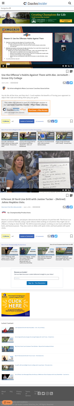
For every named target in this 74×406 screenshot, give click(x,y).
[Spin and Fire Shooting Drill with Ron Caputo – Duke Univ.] (46, 251)
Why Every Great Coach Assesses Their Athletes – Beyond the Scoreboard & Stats (34, 346)
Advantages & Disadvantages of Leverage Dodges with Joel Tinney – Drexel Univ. (34, 337)
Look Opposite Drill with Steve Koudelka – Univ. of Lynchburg (29, 327)
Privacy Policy (19, 392)
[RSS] (51, 393)
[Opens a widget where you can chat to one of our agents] (7, 402)
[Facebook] (68, 82)
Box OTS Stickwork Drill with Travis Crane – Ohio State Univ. (29, 355)
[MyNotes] (71, 71)
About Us (3, 392)
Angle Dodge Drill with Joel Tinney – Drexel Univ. (64, 142)
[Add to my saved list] (68, 71)
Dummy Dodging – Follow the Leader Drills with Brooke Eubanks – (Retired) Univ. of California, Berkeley (27, 260)
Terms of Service (28, 393)
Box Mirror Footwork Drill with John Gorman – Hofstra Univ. (46, 143)
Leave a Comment (26, 121)
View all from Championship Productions (60, 244)
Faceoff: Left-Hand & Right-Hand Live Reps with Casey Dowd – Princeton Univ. (9, 144)
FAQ (11, 391)
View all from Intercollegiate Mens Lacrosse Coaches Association (54, 131)
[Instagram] (47, 393)
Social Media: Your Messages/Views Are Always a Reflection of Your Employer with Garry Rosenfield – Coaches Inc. (42, 374)
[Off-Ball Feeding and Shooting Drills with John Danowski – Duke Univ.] (64, 251)
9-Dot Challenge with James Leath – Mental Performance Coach (8, 258)
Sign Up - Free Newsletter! (37, 283)
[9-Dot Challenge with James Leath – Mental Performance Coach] (9, 251)
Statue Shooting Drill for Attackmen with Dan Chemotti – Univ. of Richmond (27, 144)
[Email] (64, 82)
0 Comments (39, 121)
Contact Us (37, 392)
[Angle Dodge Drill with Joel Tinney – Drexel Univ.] (64, 136)
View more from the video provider (11, 207)
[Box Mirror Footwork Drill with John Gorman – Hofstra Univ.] (46, 136)
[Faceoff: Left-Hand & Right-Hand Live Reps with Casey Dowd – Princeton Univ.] (9, 136)
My (6, 121)
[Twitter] (71, 82)
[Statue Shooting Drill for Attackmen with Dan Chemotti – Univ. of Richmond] (28, 136)
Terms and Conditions (20, 402)
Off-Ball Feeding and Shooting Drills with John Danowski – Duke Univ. (64, 258)
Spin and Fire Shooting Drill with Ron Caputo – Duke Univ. (45, 258)
